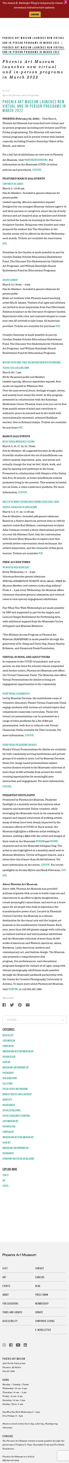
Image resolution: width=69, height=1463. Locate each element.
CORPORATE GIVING (45, 1320)
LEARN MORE (35, 14)
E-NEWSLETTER (43, 1329)
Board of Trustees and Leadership (17, 1094)
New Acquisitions (10, 1078)
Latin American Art (10, 1121)
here (5, 243)
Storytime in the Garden (13, 183)
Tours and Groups (12, 1312)
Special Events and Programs (15, 1088)
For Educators (10, 1303)
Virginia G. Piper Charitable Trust (32, 1445)
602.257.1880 (9, 1371)
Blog (38, 1285)
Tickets (6, 1175)
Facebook (54, 841)
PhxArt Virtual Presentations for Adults (20, 744)
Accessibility (10, 1320)
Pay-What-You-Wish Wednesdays (16, 567)
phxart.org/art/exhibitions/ (36, 159)
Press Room (41, 1294)
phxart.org (13, 989)
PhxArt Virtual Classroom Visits (16, 693)
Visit (5, 1268)
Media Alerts (8, 1035)
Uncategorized (9, 1104)
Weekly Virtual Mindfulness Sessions (19, 441)
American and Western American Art (18, 1051)
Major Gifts (7, 1099)
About (6, 1294)
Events (6, 1185)
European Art (8, 1045)
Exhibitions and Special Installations (18, 1158)
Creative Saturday (10, 279)
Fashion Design (9, 1056)
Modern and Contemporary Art (16, 1067)
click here (36, 169)
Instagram (40, 841)
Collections (8, 1083)
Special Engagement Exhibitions (16, 1115)
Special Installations (12, 1110)
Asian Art (6, 1062)
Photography (8, 1072)
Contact (39, 1268)
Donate (39, 1312)
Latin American (9, 1040)
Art (4, 1180)
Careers (40, 1277)
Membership (42, 1303)
